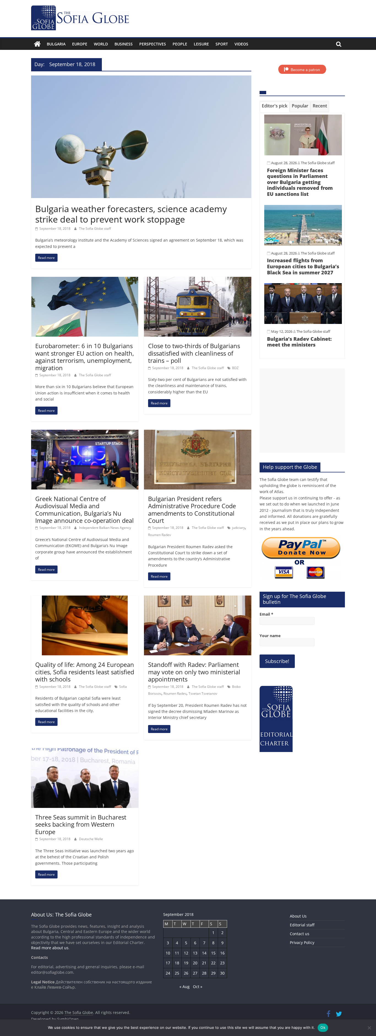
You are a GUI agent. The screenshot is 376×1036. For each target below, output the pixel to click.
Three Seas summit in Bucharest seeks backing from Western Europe (80, 824)
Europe (79, 44)
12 (186, 953)
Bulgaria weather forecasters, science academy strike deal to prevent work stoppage (131, 214)
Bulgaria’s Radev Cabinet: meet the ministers (299, 342)
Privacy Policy (302, 942)
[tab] (275, 107)
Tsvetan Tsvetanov (203, 693)
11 (177, 953)
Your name (270, 635)
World (101, 44)
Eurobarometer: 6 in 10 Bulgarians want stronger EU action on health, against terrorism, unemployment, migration (84, 357)
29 (213, 973)
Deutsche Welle (91, 839)
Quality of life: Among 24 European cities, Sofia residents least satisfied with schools (84, 671)
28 (204, 973)
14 (204, 953)
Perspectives (152, 44)
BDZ (235, 368)
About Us (298, 916)
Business (124, 44)
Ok (322, 1027)
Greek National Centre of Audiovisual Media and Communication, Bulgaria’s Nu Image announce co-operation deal (84, 509)
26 (186, 973)
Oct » (197, 986)
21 (204, 962)
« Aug (184, 986)
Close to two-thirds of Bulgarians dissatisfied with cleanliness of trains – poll (194, 353)
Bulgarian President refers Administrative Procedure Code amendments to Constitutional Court (192, 509)
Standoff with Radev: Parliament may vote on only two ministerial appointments (194, 671)
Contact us (299, 933)
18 (177, 962)
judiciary (238, 527)
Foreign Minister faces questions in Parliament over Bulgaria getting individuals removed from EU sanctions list (300, 182)
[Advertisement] (302, 411)
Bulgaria (56, 44)
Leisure (201, 44)
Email (266, 614)
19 (186, 962)
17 (168, 962)
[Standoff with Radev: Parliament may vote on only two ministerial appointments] (197, 599)
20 (195, 962)
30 (222, 973)
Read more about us (50, 947)
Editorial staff (302, 924)
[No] (369, 1027)
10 (168, 953)
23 (222, 962)
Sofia (123, 686)
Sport (222, 44)
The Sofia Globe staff (95, 228)
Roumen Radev (159, 534)
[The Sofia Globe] (37, 44)
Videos (241, 44)
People (180, 44)
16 (222, 953)
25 (177, 973)
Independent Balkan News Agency (105, 527)
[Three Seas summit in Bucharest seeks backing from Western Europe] (84, 751)
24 (168, 973)
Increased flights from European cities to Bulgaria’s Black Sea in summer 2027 (303, 266)
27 (195, 973)
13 (195, 953)
